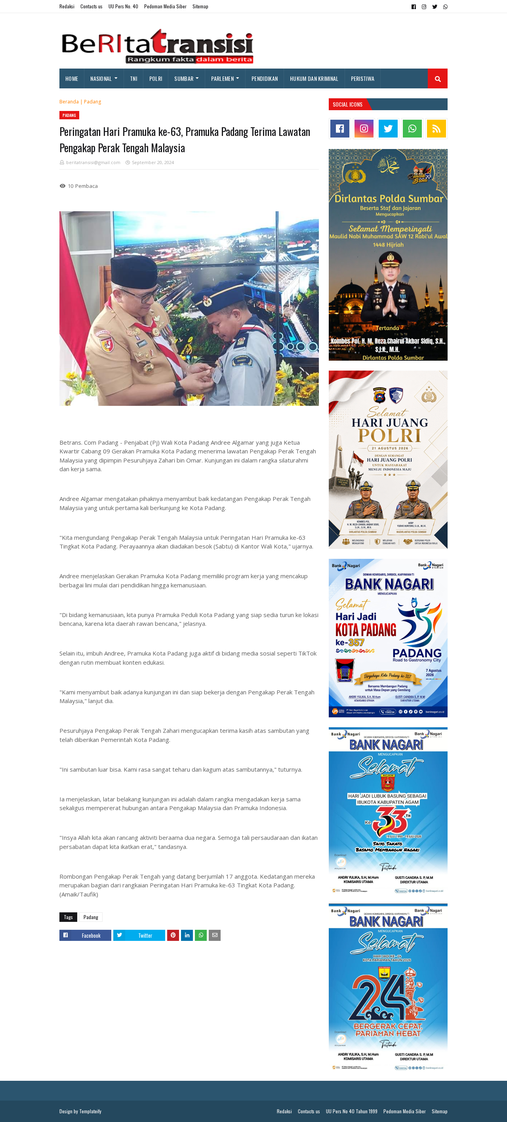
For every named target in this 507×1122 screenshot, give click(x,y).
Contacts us (91, 6)
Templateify (90, 1111)
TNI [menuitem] (133, 78)
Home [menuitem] (71, 78)
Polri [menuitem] (155, 78)
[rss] (436, 129)
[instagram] (424, 6)
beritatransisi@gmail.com (93, 162)
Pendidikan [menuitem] (265, 78)
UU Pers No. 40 (123, 6)
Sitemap (200, 6)
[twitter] (434, 6)
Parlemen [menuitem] (222, 78)
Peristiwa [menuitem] (363, 78)
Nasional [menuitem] (101, 78)
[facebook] (414, 6)
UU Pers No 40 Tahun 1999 (351, 1111)
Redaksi (66, 6)
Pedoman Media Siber (165, 6)
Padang (92, 101)
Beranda (69, 101)
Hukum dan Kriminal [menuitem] (314, 78)
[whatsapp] (444, 6)
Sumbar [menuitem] (183, 78)
